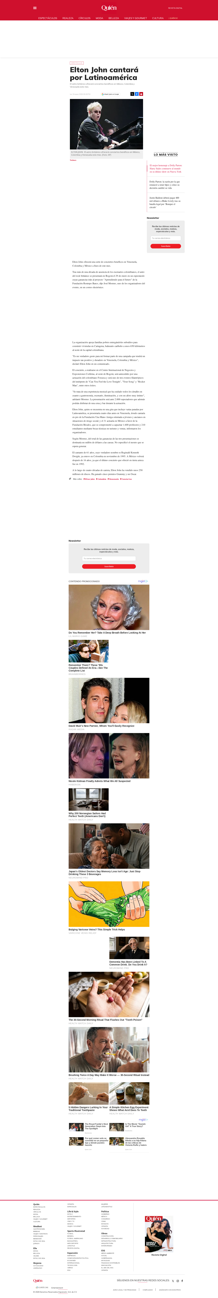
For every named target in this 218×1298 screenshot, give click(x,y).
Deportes (71, 1219)
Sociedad (105, 1229)
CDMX (103, 1221)
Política (105, 1211)
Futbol (70, 1234)
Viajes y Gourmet (40, 1219)
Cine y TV (70, 1221)
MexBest (37, 1226)
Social (104, 1256)
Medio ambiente (107, 1253)
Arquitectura (107, 1243)
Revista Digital (175, 8)
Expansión (72, 1253)
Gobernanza (106, 1258)
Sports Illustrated (76, 1231)
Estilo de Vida (39, 1241)
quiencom (184, 1280)
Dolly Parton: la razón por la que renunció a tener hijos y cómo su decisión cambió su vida (164, 184)
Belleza (113, 18)
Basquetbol (72, 1241)
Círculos (84, 18)
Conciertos (127, 479)
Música (70, 1224)
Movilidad (105, 1260)
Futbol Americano (75, 1238)
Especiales (71, 1207)
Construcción (107, 1236)
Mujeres (37, 1263)
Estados (104, 1224)
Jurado (36, 1243)
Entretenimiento (74, 1216)
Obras (70, 1268)
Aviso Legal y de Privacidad (124, 1290)
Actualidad (38, 1266)
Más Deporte (72, 1243)
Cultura (158, 18)
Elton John (90, 479)
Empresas (71, 1256)
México (104, 1216)
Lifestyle (71, 1246)
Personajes (38, 1236)
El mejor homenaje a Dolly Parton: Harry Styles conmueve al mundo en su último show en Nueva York (166, 168)
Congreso (105, 1219)
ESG (68, 1270)
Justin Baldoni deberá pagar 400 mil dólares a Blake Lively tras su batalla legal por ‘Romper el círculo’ (164, 202)
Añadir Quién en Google (111, 94)
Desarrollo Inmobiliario (112, 1238)
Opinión (70, 1204)
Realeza (67, 18)
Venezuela (114, 479)
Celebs (36, 1256)
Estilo (70, 1214)
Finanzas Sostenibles (110, 1263)
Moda (99, 18)
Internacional (73, 1263)
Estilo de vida (39, 1258)
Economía (71, 1260)
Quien (173, 1281)
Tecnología (72, 1265)
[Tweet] (132, 94)
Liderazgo (37, 1268)
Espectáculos (47, 18)
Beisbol (70, 1236)
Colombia (102, 479)
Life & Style (72, 1211)
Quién (36, 1204)
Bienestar (37, 1239)
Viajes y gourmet (135, 18)
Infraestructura (108, 1241)
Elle (35, 1248)
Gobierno (105, 1214)
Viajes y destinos (40, 1234)
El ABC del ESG (107, 1268)
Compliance (148, 1290)
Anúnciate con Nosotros (170, 1290)
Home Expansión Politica (77, 1258)
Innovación (106, 1265)
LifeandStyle (106, 1207)
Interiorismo (106, 1246)
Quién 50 (174, 18)
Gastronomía (39, 1229)
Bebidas (36, 1231)
